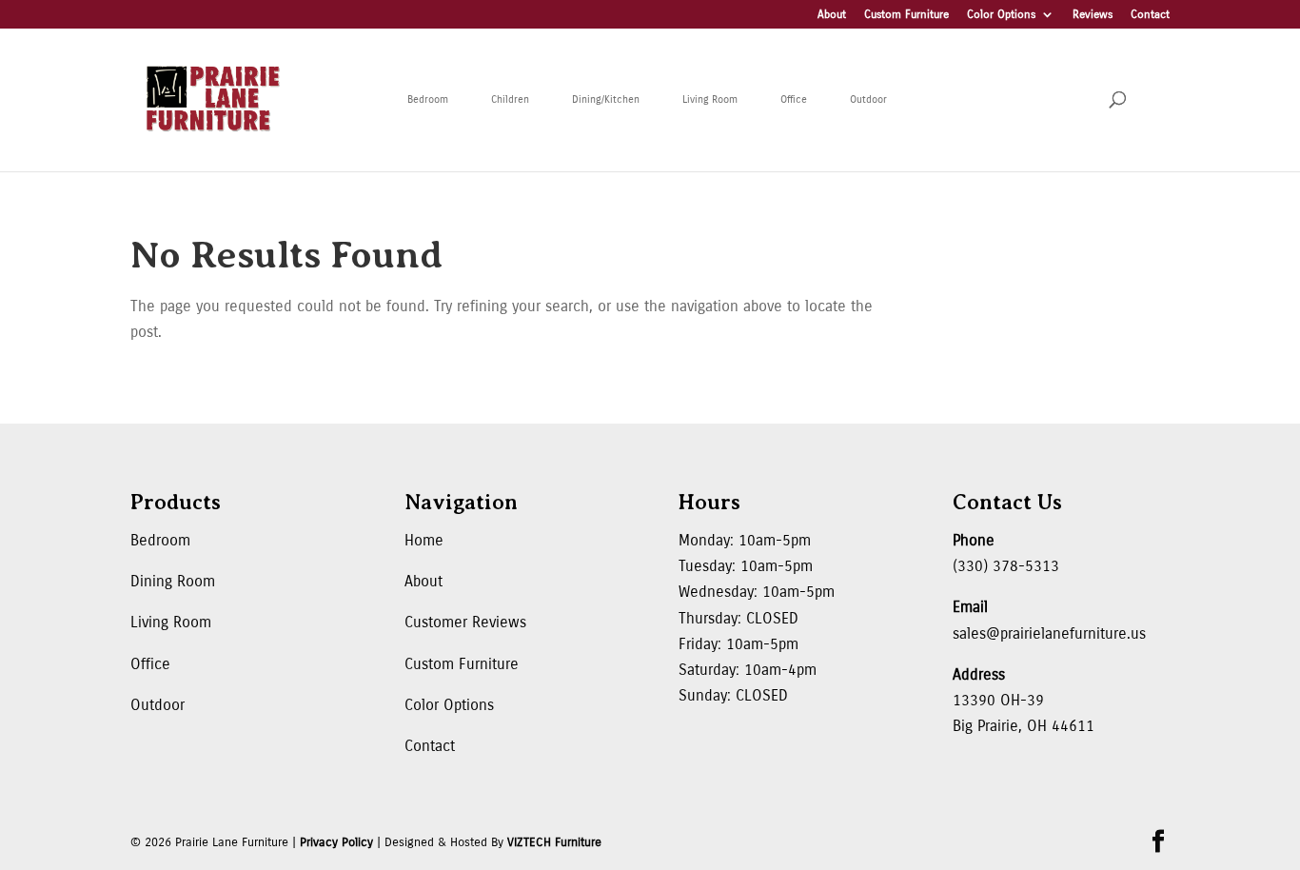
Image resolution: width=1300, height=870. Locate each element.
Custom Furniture (906, 15)
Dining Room (172, 581)
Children (510, 99)
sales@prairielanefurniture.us (1049, 633)
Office (793, 99)
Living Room (710, 99)
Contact (1150, 15)
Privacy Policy (336, 842)
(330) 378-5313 (1006, 566)
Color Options (1001, 15)
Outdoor (868, 99)
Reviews (1093, 15)
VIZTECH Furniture (554, 842)
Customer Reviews (465, 622)
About (831, 15)
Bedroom (427, 99)
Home (423, 540)
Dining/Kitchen (606, 99)
